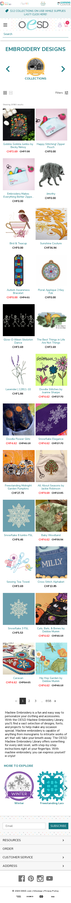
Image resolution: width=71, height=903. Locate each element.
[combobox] (35, 34)
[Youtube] (49, 878)
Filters (59, 93)
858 (48, 701)
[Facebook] (21, 878)
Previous (8, 69)
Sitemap (37, 891)
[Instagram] (40, 878)
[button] (5, 93)
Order (8, 849)
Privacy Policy (51, 891)
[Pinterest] (31, 878)
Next (63, 69)
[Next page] (55, 701)
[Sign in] (59, 24)
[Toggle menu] (5, 25)
